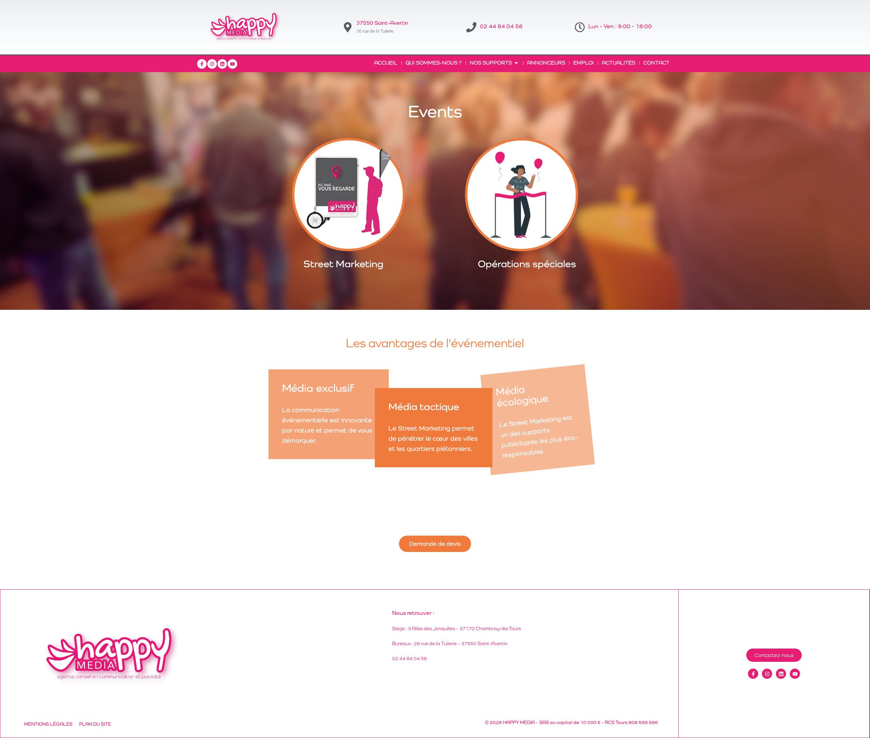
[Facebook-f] (202, 64)
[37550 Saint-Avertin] (348, 27)
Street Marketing (343, 264)
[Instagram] (212, 64)
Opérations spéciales (527, 264)
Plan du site (95, 724)
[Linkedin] (222, 64)
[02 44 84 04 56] (471, 27)
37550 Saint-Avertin (382, 23)
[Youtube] (232, 64)
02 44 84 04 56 (501, 26)
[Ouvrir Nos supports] (516, 63)
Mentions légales (48, 724)
